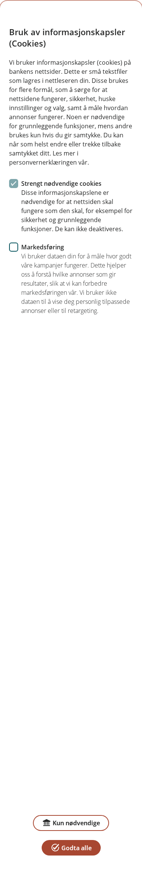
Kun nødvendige (76, 823)
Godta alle (76, 848)
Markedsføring (42, 247)
